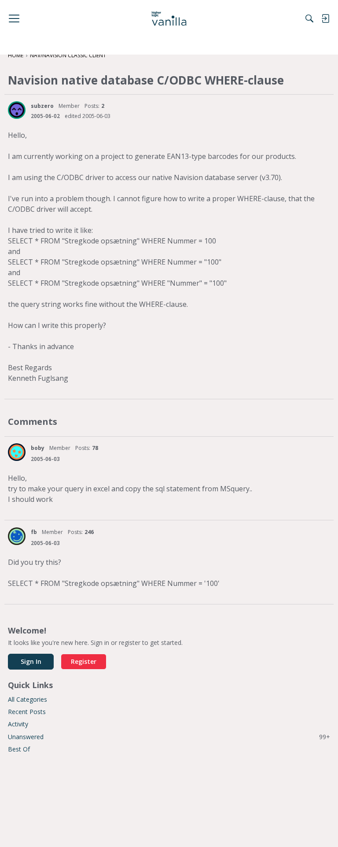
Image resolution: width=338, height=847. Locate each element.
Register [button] (83, 661)
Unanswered (169, 737)
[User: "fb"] (17, 536)
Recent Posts (27, 711)
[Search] (309, 18)
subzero (42, 106)
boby (37, 448)
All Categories (27, 699)
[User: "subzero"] (17, 110)
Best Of (19, 749)
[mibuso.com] (169, 18)
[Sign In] (325, 18)
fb (34, 532)
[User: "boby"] (17, 452)
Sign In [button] (31, 661)
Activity (18, 724)
